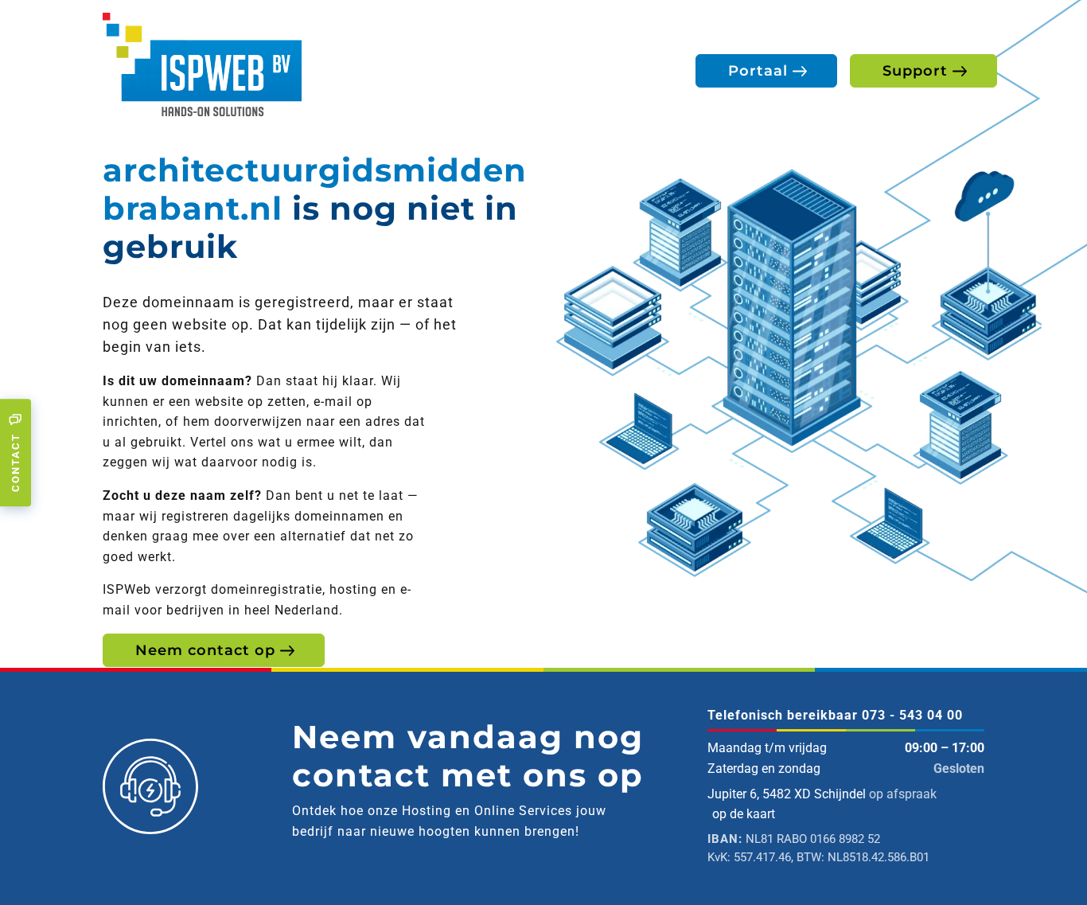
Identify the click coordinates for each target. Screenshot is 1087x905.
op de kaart (743, 813)
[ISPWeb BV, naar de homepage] (202, 63)
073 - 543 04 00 (912, 715)
